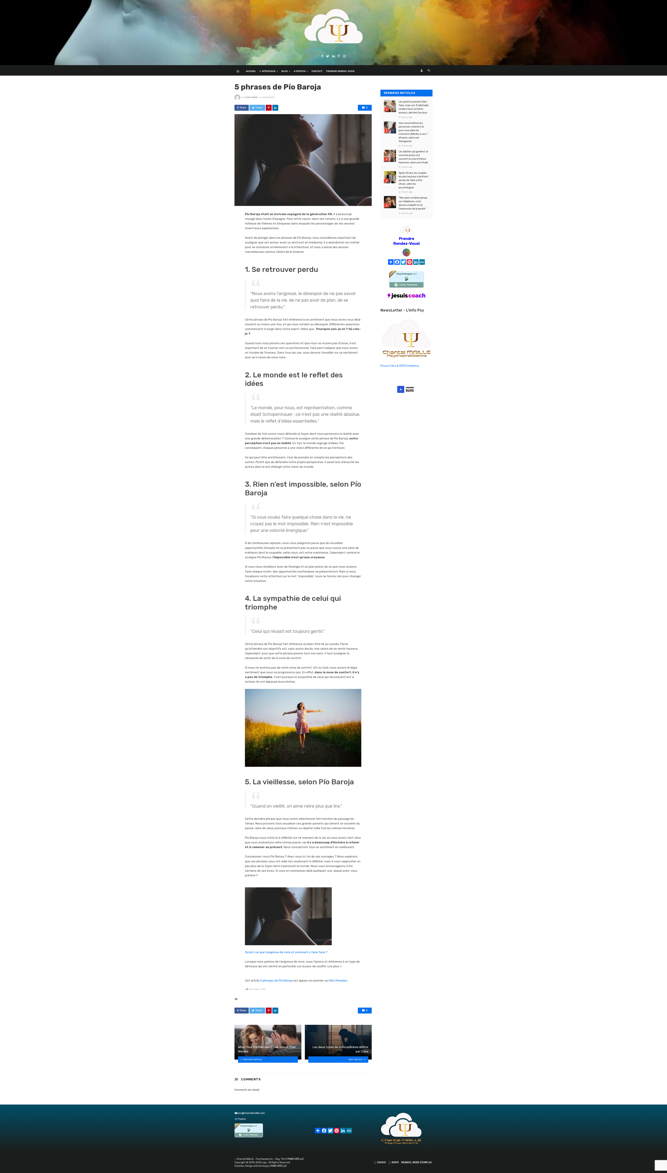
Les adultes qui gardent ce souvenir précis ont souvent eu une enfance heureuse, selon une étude (413, 157)
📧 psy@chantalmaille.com (249, 1113)
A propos (300, 71)
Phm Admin (251, 97)
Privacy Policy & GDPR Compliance (399, 365)
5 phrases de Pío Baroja (276, 980)
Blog (284, 71)
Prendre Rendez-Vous (340, 71)
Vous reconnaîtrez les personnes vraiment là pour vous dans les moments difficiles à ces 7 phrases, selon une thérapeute (413, 132)
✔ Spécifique (267, 71)
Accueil (251, 71)
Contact (317, 71)
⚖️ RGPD (393, 1162)
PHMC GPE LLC (296, 1159)
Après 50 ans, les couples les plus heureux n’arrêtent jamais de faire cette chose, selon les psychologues (414, 180)
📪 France (240, 1119)
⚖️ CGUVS (380, 1162)
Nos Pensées (338, 980)
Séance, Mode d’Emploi (416, 1162)
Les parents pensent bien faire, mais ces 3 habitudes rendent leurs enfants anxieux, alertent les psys (414, 107)
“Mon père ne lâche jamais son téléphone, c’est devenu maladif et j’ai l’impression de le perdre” (413, 203)
